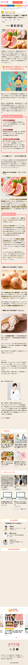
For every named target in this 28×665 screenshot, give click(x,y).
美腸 (14, 19)
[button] (11, 637)
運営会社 (8, 658)
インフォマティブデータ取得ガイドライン (8, 656)
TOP (2, 7)
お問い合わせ (3, 658)
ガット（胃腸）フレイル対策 (7, 19)
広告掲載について (20, 656)
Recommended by (17, 509)
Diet (4, 5)
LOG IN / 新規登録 (17, 2)
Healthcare (18, 5)
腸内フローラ (19, 19)
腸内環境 (3, 21)
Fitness (11, 5)
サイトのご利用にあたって (10, 655)
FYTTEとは (3, 655)
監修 (11, 658)
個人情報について (19, 655)
